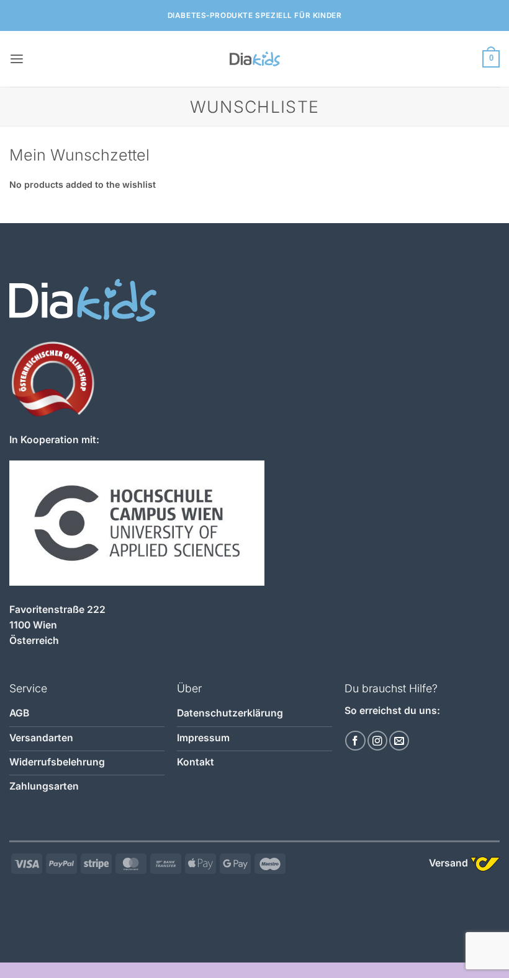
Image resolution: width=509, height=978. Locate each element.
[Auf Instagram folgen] (377, 741)
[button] (16, 59)
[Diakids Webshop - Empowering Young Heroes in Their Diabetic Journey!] (254, 59)
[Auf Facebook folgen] (355, 741)
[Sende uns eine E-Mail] (399, 741)
